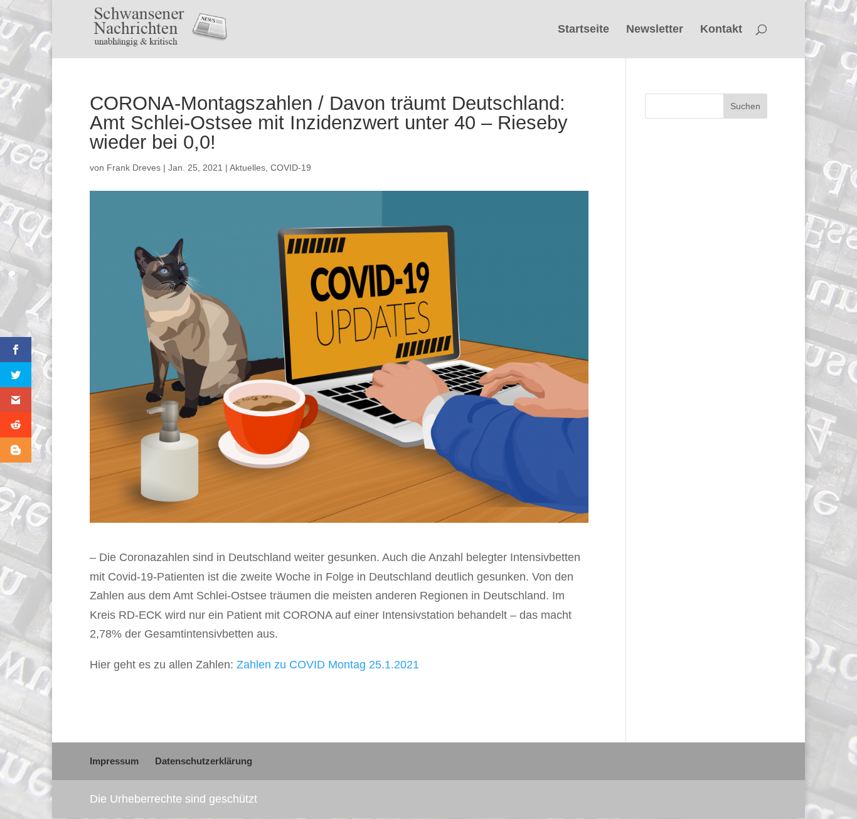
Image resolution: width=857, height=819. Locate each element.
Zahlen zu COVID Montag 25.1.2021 (328, 664)
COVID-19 (290, 168)
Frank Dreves (134, 168)
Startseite (583, 29)
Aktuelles (247, 168)
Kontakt (721, 29)
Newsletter (654, 29)
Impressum (114, 761)
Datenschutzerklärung (203, 761)
